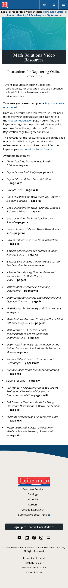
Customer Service (32, 489)
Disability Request (34, 562)
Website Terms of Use (34, 567)
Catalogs (33, 494)
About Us (32, 499)
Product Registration (20, 120)
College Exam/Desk (33, 509)
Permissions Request (34, 558)
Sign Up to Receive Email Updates (34, 527)
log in (48, 103)
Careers (32, 504)
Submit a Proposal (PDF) (33, 514)
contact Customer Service (37, 149)
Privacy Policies (34, 572)
